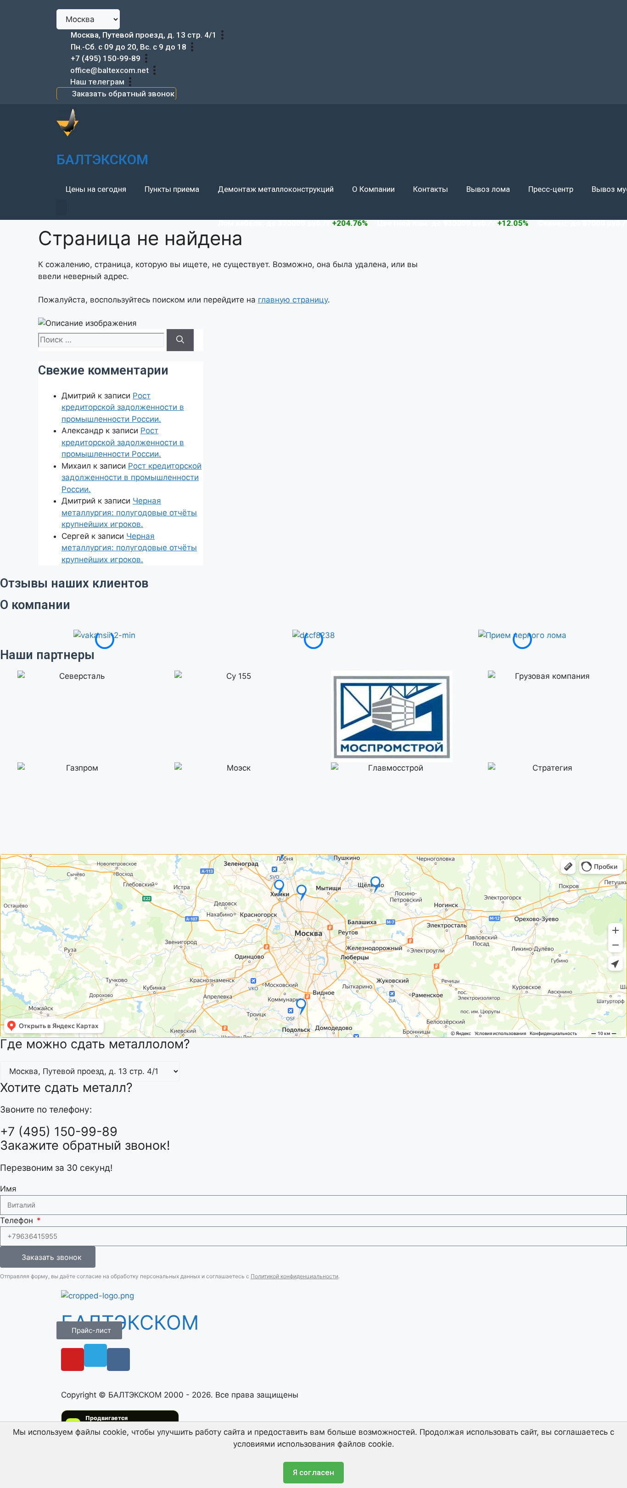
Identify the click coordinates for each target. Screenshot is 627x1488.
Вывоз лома (488, 189)
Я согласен (313, 1472)
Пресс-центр (550, 189)
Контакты (430, 189)
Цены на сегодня (96, 189)
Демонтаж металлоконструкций (276, 189)
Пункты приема (172, 189)
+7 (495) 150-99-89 (105, 58)
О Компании (373, 189)
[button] (61, 207)
